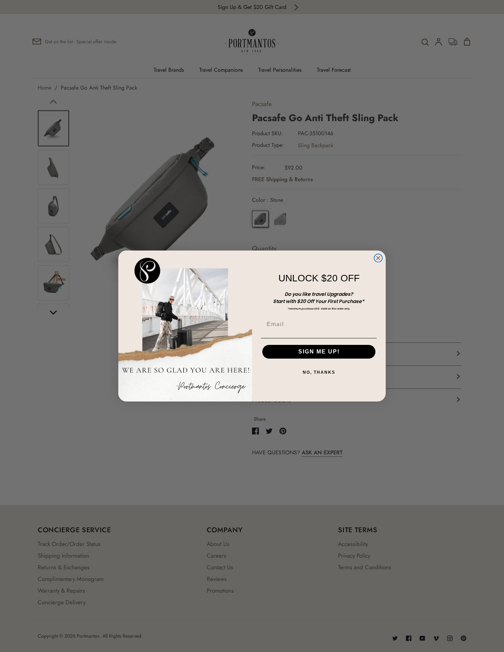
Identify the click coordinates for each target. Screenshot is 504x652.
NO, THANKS (319, 372)
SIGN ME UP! (319, 351)
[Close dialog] (378, 258)
